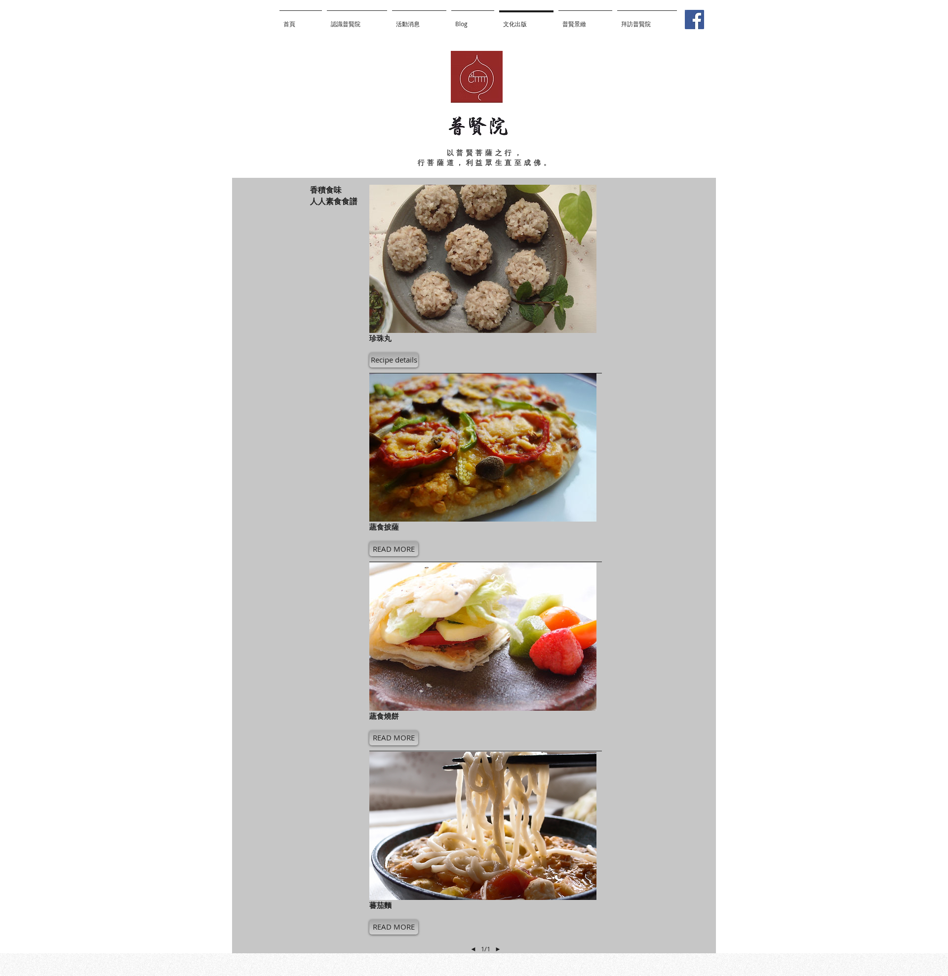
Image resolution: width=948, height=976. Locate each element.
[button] (393, 360)
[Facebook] (694, 19)
